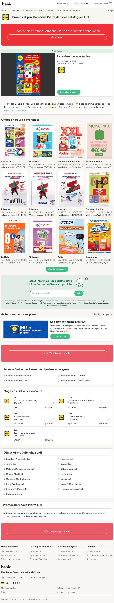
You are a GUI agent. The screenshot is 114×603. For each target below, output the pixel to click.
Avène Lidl (11, 464)
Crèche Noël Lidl (14, 474)
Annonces (106, 10)
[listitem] (14, 146)
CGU (3, 592)
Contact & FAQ (93, 551)
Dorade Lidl (66, 464)
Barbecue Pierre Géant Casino (75, 380)
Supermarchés (29, 10)
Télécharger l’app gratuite (12, 559)
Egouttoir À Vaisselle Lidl (18, 459)
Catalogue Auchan (66, 551)
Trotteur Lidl (66, 474)
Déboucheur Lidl (14, 494)
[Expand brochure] (28, 74)
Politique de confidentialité (68, 588)
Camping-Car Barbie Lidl (18, 479)
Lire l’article (60, 336)
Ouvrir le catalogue (69, 92)
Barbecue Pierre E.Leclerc (18, 375)
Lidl (40, 10)
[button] (57, 73)
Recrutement (92, 559)
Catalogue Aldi (64, 559)
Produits (49, 10)
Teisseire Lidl (66, 459)
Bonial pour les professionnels (100, 555)
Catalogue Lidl (36, 551)
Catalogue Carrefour (38, 559)
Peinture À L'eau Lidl (16, 489)
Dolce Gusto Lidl (68, 469)
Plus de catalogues (57, 269)
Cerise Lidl (65, 479)
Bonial (3, 10)
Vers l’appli (57, 37)
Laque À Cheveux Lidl (71, 484)
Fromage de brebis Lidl (71, 489)
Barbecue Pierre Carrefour (73, 375)
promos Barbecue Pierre (15, 110)
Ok (78, 293)
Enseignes (14, 10)
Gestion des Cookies (66, 592)
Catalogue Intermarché (68, 555)
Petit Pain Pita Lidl (15, 484)
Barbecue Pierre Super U (18, 380)
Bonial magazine (8, 555)
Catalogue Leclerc (37, 555)
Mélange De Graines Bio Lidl (20, 469)
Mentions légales (8, 588)
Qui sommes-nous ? (10, 551)
